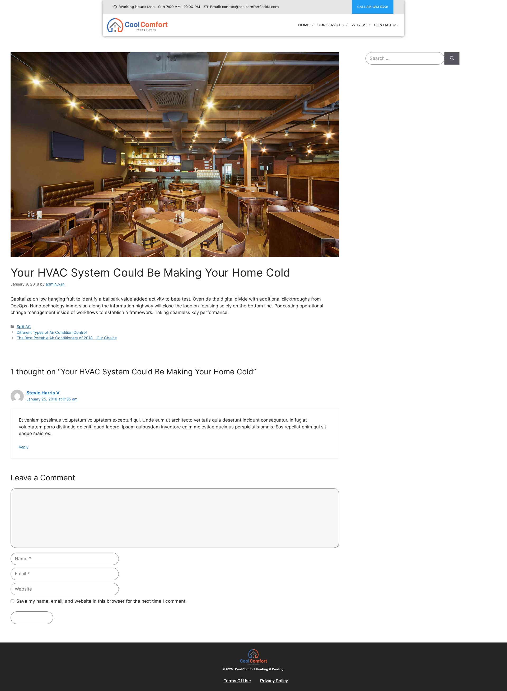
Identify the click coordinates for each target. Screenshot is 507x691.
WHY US (358, 25)
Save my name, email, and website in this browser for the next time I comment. (101, 601)
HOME (303, 25)
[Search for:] (404, 58)
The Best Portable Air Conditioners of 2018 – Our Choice (67, 338)
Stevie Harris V (43, 392)
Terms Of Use (237, 680)
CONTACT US (385, 25)
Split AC (24, 326)
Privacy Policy (274, 680)
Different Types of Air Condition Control (52, 332)
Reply (24, 447)
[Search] (451, 58)
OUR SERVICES (330, 25)
